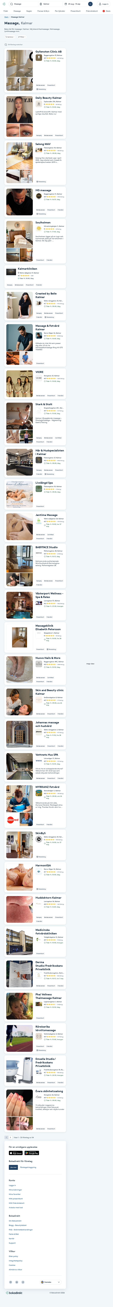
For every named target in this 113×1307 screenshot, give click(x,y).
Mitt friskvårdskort (16, 1203)
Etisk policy (13, 1256)
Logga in (12, 1185)
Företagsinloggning (28, 1167)
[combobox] (23, 4)
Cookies (12, 1265)
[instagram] (10, 1282)
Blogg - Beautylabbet (17, 1225)
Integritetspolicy (15, 1261)
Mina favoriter (15, 1194)
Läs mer (13, 1167)
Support (12, 1243)
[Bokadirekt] (4, 4)
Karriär (11, 1239)
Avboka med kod (16, 1207)
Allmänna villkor (15, 1270)
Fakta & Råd (14, 1234)
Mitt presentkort (16, 1199)
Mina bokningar (15, 1190)
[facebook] (23, 1282)
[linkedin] (17, 1282)
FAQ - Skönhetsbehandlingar (21, 1230)
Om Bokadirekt (15, 1221)
